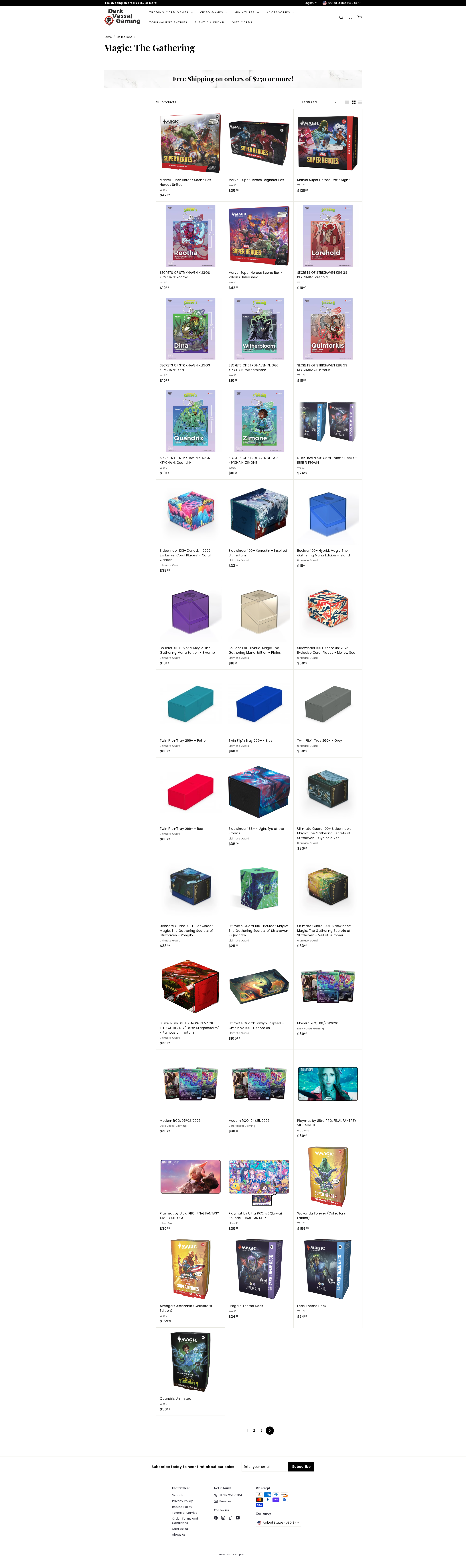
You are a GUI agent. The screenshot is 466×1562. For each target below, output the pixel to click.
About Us (178, 1534)
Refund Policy (182, 1507)
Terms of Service (185, 1513)
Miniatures (245, 12)
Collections (125, 37)
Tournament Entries (168, 22)
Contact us (180, 1529)
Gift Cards (242, 22)
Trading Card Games (169, 12)
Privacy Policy (182, 1501)
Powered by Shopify (231, 1554)
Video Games (212, 12)
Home (108, 37)
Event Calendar (209, 22)
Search (177, 1495)
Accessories (279, 12)
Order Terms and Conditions (185, 1520)
